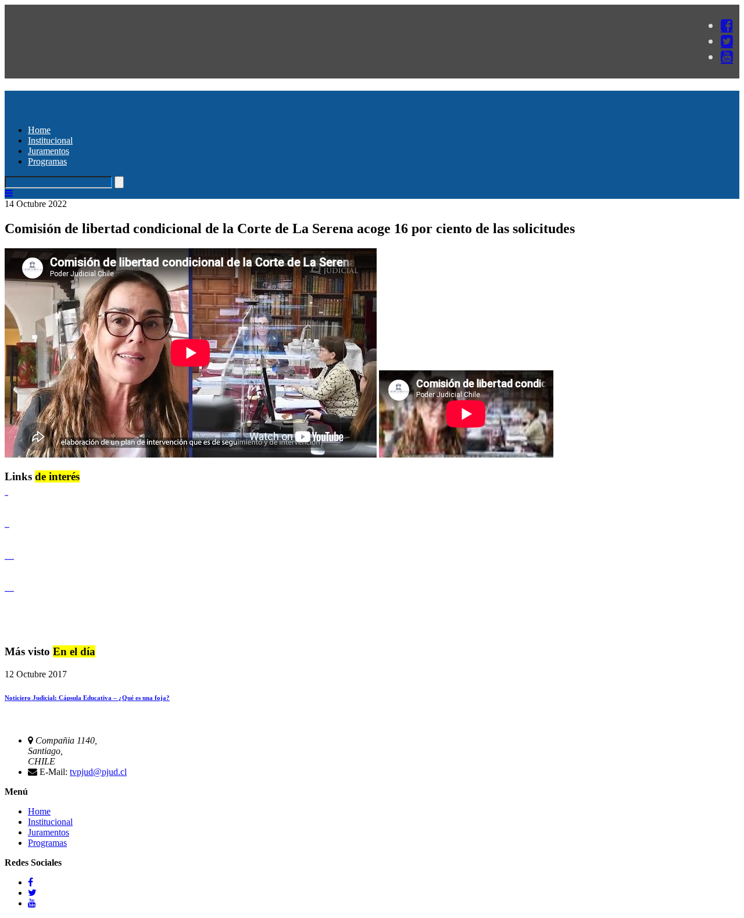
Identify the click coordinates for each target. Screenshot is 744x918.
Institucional (50, 140)
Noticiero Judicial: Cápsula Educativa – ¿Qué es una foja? (87, 697)
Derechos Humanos (7, 526)
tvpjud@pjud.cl (98, 772)
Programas (47, 161)
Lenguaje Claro (6, 494)
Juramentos (48, 151)
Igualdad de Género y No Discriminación (9, 558)
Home (39, 130)
